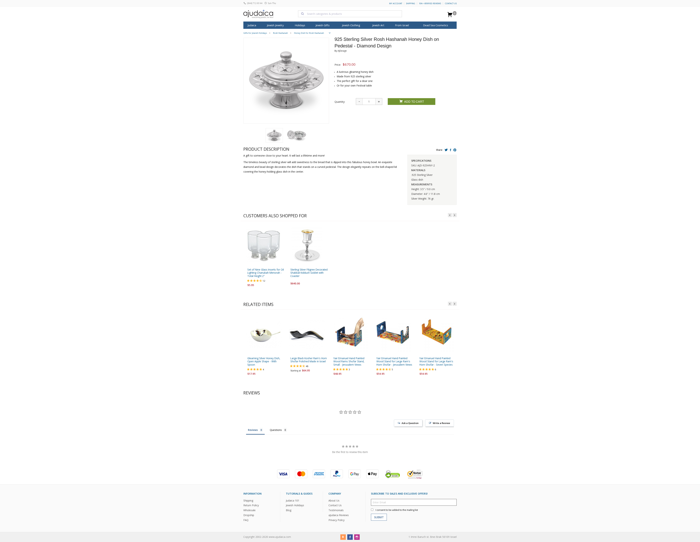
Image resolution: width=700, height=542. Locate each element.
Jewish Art (378, 25)
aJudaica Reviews (338, 515)
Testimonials (336, 510)
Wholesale (249, 510)
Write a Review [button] (441, 423)
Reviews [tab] (253, 430)
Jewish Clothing (351, 25)
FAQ (245, 520)
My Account (395, 3)
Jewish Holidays (295, 505)
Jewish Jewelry (275, 25)
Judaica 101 (292, 500)
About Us (333, 500)
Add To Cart (414, 101)
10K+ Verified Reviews (430, 3)
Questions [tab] (276, 430)
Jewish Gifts (323, 25)
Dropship (248, 515)
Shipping (410, 3)
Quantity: (340, 101)
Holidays (300, 25)
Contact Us (451, 3)
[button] (274, 135)
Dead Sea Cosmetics (435, 25)
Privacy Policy (336, 520)
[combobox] (350, 14)
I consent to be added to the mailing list (397, 509)
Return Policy (251, 505)
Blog (288, 510)
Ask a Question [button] (410, 423)
